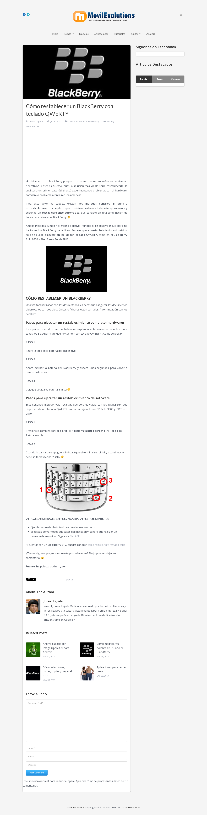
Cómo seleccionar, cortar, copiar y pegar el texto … (57, 671)
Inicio (55, 33)
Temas (67, 33)
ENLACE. (75, 536)
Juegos (134, 33)
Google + (69, 619)
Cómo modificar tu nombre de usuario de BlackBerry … (110, 648)
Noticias (84, 33)
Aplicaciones (101, 33)
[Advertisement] (76, 155)
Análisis (150, 33)
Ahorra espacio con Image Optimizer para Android (56, 648)
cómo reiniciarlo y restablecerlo (106, 545)
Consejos (73, 121)
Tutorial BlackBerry (89, 121)
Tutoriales (119, 33)
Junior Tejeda (36, 121)
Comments (176, 79)
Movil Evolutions (75, 807)
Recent (160, 79)
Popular (144, 79)
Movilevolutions (132, 807)
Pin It (69, 580)
